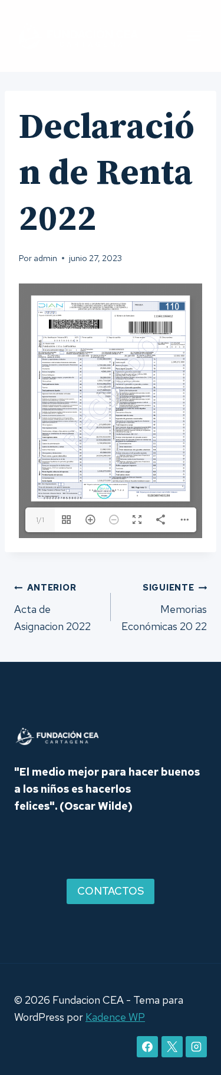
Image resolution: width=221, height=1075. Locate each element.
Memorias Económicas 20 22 (164, 607)
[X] (172, 1046)
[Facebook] (147, 1046)
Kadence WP (115, 1017)
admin (45, 257)
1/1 (40, 520)
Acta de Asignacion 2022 (52, 607)
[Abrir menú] (193, 35)
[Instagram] (196, 1046)
